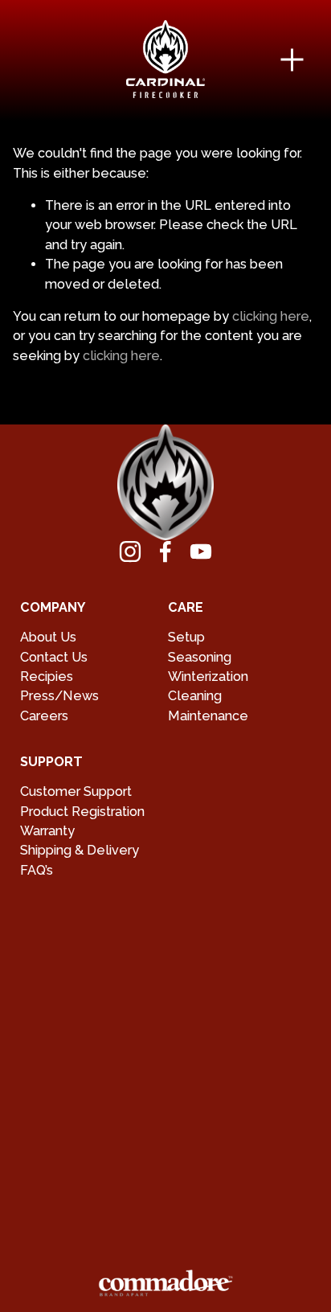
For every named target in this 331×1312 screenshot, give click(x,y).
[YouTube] (201, 551)
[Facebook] (165, 551)
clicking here (270, 316)
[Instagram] (130, 551)
